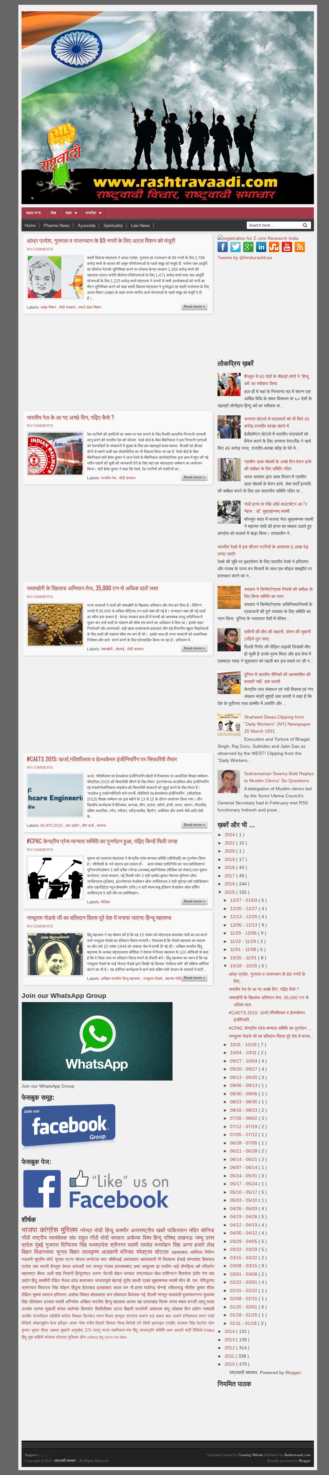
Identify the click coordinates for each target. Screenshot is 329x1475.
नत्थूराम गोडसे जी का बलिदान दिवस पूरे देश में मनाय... (271, 1036)
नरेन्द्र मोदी (92, 1230)
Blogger (293, 1372)
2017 (230, 875)
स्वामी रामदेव (141, 1245)
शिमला (111, 1323)
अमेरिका (197, 1252)
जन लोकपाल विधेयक (123, 1294)
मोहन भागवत (125, 1273)
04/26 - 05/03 (244, 1208)
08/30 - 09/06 (244, 1093)
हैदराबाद (89, 1287)
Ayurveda (86, 225)
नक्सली (208, 1308)
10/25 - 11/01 (244, 957)
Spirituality (113, 225)
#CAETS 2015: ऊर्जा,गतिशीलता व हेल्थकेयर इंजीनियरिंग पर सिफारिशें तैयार (102, 759)
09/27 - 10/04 (244, 1060)
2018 (230, 867)
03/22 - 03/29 (244, 1249)
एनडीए (171, 1323)
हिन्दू (110, 1230)
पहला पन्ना (33, 213)
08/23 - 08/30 (244, 1101)
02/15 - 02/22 (244, 1290)
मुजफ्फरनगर (192, 1294)
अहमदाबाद (180, 1252)
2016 (230, 883)
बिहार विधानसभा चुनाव (45, 1252)
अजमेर (28, 1308)
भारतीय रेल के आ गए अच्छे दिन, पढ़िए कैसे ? (70, 417)
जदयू (97, 1330)
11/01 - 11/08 (243, 949)
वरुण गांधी (206, 1316)
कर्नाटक (93, 1259)
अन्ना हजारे (194, 1245)
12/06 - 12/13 (244, 925)
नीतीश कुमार (196, 1287)
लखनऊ (186, 1238)
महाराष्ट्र (29, 1273)
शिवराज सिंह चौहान (54, 1287)
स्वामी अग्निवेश (67, 1301)
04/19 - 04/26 (244, 1216)
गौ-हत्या (137, 1287)
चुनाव (60, 1259)
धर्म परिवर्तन (204, 1266)
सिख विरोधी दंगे (130, 1323)
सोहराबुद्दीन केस (45, 1323)
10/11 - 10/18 (244, 1044)
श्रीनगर (119, 1245)
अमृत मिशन (48, 307)
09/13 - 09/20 (244, 1077)
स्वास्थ (101, 825)
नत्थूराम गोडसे (153, 978)
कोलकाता (98, 1294)
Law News (140, 225)
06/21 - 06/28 (244, 1151)
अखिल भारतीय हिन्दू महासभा (121, 978)
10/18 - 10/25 (244, 965)
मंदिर (195, 1230)
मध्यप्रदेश (99, 1245)
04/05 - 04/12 (244, 1232)
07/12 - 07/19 (244, 1126)
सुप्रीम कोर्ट (44, 1259)
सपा (104, 1259)
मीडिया (105, 902)
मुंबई (40, 1245)
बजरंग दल (147, 1316)
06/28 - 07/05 (244, 1142)
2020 (230, 851)
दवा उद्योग (73, 825)
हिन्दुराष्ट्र (83, 1273)
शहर (69, 213)
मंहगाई (120, 649)
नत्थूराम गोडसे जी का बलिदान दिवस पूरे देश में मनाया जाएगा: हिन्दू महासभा (99, 917)
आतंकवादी (149, 1259)
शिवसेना (185, 1273)
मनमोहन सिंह (168, 1245)
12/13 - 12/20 (244, 916)
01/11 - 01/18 (244, 1323)
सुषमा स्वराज (43, 1294)
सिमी (147, 1323)
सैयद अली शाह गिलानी (56, 1273)
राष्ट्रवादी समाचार (65, 1460)
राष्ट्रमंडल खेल (149, 1273)
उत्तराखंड (151, 1301)
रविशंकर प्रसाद (42, 1301)
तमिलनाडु (176, 1287)
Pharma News (57, 225)
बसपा (160, 1316)
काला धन (121, 1287)
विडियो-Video (203, 1330)
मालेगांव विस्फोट (81, 1308)
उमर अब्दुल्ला (144, 1266)
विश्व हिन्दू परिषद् (160, 1238)
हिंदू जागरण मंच (109, 1337)
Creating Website (250, 1455)
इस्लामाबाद (124, 1266)
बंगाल (62, 1308)
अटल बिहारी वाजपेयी (131, 1308)
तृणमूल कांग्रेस (127, 1316)
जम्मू (200, 1238)
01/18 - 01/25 (244, 1314)
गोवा (82, 1323)
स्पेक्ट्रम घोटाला (153, 1252)
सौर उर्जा (88, 825)
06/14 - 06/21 (244, 1159)
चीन (182, 1280)
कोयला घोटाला (56, 1337)
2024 (230, 834)
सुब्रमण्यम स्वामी (165, 1280)
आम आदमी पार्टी (179, 1330)
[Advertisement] (75, 361)
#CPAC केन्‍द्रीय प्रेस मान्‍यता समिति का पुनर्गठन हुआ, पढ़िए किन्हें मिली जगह (102, 841)
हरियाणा (61, 1294)
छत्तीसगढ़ (93, 1337)
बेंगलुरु (56, 1266)
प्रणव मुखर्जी (45, 1308)
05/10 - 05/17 (244, 1192)
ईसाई (182, 1259)
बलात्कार (86, 1280)
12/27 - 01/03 (244, 900)
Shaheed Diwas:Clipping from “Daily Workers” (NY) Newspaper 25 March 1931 (277, 724)
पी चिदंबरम (167, 1259)
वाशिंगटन (170, 1273)
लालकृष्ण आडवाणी (101, 1252)
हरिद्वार (63, 1323)
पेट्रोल (202, 1323)
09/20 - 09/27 (244, 1069)
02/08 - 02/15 (244, 1298)
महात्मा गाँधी (173, 978)
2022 (230, 843)
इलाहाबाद (105, 1287)
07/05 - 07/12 (244, 1134)
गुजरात (53, 1245)
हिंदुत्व (76, 1287)
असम (74, 1323)
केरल (67, 1266)
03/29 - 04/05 (244, 1241)
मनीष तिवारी (96, 1323)
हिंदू (34, 1280)
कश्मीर (123, 1230)
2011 (230, 1356)
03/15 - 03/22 (244, 1257)
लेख (53, 213)
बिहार (75, 1252)
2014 (230, 1331)
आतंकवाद (131, 1259)
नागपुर (163, 1294)
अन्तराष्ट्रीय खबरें (149, 1230)
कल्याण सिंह (187, 1323)
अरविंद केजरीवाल (35, 1316)
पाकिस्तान (178, 1230)
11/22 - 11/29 (243, 941)
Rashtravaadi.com (297, 1455)
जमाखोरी (107, 649)
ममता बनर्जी (188, 1301)
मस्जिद (128, 1252)
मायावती (175, 1294)
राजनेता (90, 213)
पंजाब (109, 1266)
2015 (230, 892)
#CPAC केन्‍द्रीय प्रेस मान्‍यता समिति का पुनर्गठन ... (270, 1028)
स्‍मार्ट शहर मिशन (89, 307)
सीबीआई (116, 1259)
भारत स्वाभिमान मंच (117, 1330)
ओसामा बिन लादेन (187, 1308)
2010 (230, 1364)
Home (30, 225)
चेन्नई (162, 1287)
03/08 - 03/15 (244, 1265)
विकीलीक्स (104, 1308)
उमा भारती (41, 1266)
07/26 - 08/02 (244, 1118)
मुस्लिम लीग (77, 1337)
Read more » (194, 306)
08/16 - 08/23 (244, 1110)
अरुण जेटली (103, 1273)
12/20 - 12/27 (244, 908)
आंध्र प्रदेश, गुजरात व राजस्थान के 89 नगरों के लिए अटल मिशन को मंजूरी (101, 240)
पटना (70, 1259)
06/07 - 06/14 (244, 1167)
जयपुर (98, 1266)
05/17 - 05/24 (244, 1183)
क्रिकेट (89, 1316)
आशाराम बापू (160, 1308)
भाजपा (31, 1230)
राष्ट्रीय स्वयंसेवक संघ (55, 1238)
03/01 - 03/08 (244, 1274)
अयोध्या (134, 1238)
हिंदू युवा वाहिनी (33, 1337)
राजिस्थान (190, 1316)
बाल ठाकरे (174, 1316)
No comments (40, 249)
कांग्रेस (50, 1230)
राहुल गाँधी (89, 1238)
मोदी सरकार (67, 307)
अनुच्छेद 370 (82, 1330)
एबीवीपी (55, 1316)
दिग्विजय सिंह (75, 1245)
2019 (230, 859)
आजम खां (134, 1301)
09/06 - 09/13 (244, 1085)
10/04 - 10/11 (244, 1052)
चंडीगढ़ (150, 1287)
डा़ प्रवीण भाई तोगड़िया (175, 1266)
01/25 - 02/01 (244, 1306)
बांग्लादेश (194, 1259)
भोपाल (80, 1259)
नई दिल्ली (149, 1294)
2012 (230, 1347)
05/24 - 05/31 (244, 1175)
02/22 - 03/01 (244, 1282)
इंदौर (197, 1273)
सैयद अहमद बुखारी (56, 1330)
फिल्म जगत (168, 1301)
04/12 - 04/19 (244, 1224)
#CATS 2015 (52, 825)
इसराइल (159, 1323)
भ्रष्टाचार (30, 1287)
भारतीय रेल (109, 478)
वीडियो (27, 1323)
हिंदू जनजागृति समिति (149, 1330)
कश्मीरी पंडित (50, 1280)
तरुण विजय (105, 1316)
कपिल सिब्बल (72, 1316)
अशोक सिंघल (79, 1294)
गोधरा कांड (70, 1280)
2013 (230, 1339)
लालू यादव (206, 1301)
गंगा (205, 1273)
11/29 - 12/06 (244, 933)
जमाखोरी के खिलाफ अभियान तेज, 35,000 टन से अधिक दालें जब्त (92, 588)
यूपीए (127, 1280)
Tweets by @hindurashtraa (245, 257)
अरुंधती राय (82, 1266)
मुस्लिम (70, 1230)
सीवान (123, 1337)
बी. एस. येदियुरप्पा (200, 1280)
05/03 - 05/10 (244, 1200)
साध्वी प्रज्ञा (141, 1280)
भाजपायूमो (103, 1280)
